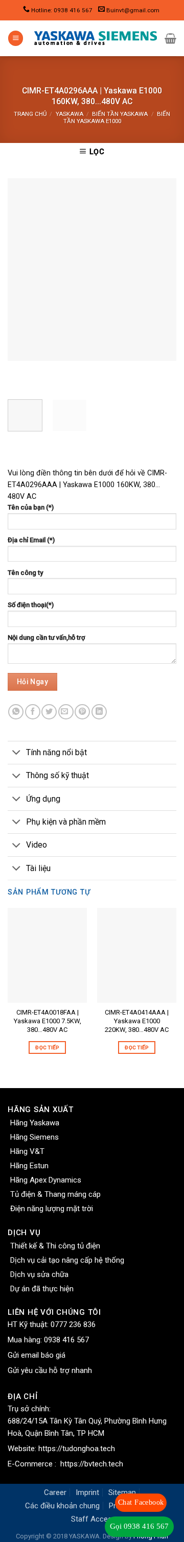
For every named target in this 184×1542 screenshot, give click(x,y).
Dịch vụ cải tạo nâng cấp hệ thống (67, 1260)
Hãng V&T (27, 1151)
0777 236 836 (73, 1324)
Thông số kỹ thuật (57, 775)
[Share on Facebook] (32, 711)
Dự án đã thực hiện (42, 1288)
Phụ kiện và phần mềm (66, 822)
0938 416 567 (66, 1339)
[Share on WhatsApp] (16, 711)
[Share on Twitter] (49, 711)
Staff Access (93, 1519)
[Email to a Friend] (66, 711)
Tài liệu (38, 868)
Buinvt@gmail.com (132, 10)
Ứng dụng (43, 799)
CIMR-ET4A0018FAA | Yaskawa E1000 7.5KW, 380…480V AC (47, 1020)
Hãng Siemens (34, 1137)
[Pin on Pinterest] (82, 711)
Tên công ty (25, 572)
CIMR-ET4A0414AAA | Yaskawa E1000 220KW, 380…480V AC (137, 1020)
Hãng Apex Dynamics (45, 1180)
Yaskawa (69, 113)
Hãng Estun (29, 1165)
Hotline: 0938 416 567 (62, 10)
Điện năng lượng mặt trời (51, 1208)
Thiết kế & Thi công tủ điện (55, 1245)
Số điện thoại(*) (31, 605)
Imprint (87, 1492)
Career (55, 1492)
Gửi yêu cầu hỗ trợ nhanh (50, 1370)
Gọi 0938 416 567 (139, 1526)
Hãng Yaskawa (34, 1122)
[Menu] (15, 38)
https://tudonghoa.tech (76, 1448)
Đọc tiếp (47, 1047)
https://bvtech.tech (91, 1463)
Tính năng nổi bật (56, 752)
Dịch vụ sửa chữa (39, 1274)
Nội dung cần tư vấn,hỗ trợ (46, 637)
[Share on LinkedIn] (99, 711)
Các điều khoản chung (62, 1505)
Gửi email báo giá (36, 1355)
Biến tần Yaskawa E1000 (117, 117)
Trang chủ (30, 113)
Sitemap (122, 1492)
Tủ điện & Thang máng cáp (55, 1194)
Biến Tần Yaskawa (120, 113)
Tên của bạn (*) (31, 507)
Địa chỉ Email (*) (31, 540)
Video (36, 845)
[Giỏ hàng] (170, 38)
